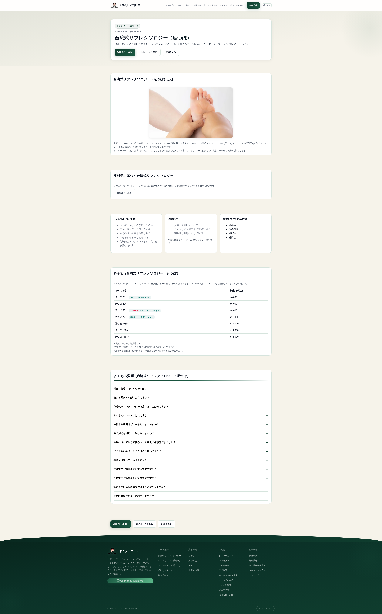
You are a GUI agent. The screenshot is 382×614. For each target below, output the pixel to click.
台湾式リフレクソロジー (169, 555)
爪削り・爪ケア (165, 570)
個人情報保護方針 (257, 565)
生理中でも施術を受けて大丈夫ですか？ (191, 469)
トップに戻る (267, 608)
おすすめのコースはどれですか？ (191, 415)
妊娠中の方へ (225, 590)
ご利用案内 (224, 565)
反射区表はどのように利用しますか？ (191, 496)
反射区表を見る (124, 192)
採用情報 (253, 560)
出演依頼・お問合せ (228, 595)
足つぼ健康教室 (210, 5)
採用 (232, 5)
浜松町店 (233, 229)
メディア (223, 5)
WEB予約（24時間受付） (132, 581)
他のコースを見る (148, 52)
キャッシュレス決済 (228, 575)
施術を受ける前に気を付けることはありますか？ (191, 487)
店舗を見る (170, 52)
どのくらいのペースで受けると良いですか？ (191, 451)
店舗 (187, 5)
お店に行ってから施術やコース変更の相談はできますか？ (191, 442)
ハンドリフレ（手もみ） (169, 560)
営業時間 (223, 570)
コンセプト (170, 5)
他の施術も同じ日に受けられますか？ (191, 433)
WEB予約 (253, 5)
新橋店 (232, 225)
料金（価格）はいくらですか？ (191, 388)
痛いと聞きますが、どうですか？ (191, 397)
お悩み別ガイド (226, 555)
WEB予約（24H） (125, 52)
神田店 (232, 237)
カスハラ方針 (255, 575)
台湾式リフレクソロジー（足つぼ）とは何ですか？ (191, 406)
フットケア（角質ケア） (169, 565)
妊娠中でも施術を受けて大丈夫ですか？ (191, 478)
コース (180, 5)
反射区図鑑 (196, 5)
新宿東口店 (193, 570)
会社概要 (240, 5)
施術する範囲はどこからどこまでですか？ (191, 424)
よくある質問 (225, 585)
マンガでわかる (226, 580)
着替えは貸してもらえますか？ (191, 460)
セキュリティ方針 (257, 570)
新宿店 (232, 233)
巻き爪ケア (163, 575)
